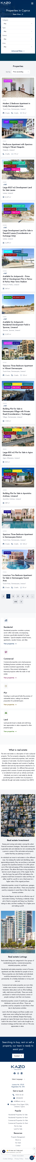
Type (4, 28)
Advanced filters (16, 51)
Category (5, 20)
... (32, 596)
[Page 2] (21, 601)
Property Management (18, 1137)
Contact (17, 1056)
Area (3, 43)
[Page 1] (3, 596)
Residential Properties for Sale (18, 1115)
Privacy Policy (19, 1159)
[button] (18, 23)
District (4, 35)
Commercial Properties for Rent (18, 1123)
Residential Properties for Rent (18, 1117)
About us (18, 1140)
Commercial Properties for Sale (18, 1120)
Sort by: (8, 72)
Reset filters (17, 14)
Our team (18, 1143)
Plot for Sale (18, 1126)
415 (15, 602)
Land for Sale (18, 1129)
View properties (9, 644)
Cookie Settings (8, 1159)
